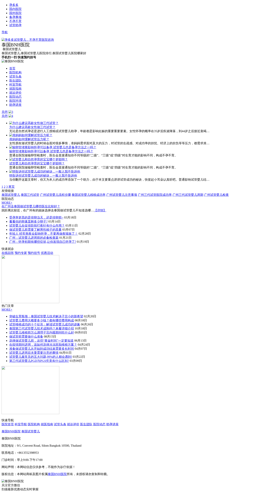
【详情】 (100, 210)
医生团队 (15, 80)
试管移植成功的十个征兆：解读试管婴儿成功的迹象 (44, 324)
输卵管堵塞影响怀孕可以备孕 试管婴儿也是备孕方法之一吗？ (51, 151)
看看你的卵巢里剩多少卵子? (28, 221)
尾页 (11, 186)
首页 (12, 68)
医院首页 (8, 424)
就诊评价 (15, 92)
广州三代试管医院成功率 (155, 194)
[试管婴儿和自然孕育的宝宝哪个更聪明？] (38, 159)
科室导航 (15, 84)
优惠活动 (47, 252)
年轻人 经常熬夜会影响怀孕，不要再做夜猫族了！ (43, 233)
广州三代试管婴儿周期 (188, 194)
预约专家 (21, 252)
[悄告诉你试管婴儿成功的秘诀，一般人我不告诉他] (44, 171)
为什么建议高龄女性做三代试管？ (32, 127)
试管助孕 (15, 25)
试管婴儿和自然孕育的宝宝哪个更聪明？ (37, 163)
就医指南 (15, 88)
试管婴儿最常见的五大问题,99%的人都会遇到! (40, 356)
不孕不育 (15, 21)
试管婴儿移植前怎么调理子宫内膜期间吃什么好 (41, 332)
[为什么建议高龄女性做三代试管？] (34, 123)
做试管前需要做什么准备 (26, 336)
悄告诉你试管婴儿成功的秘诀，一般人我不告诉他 (43, 175)
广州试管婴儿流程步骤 (55, 194)
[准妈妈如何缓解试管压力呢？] (30, 135)
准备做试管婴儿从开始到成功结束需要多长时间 (41, 348)
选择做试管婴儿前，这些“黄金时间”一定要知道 (41, 340)
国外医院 (15, 13)
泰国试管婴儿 (11, 194)
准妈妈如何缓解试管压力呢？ (29, 139)
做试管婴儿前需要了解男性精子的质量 (35, 229)
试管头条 (15, 76)
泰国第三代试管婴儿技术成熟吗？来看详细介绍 (41, 328)
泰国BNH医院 (11, 431)
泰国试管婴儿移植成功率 (89, 194)
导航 (5, 32)
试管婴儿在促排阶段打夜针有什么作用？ (37, 225)
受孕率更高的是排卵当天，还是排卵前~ (36, 217)
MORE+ (7, 202)
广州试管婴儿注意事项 (121, 194)
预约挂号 (34, 252)
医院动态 (15, 96)
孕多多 (13, 5)
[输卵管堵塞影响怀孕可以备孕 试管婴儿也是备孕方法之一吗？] (52, 147)
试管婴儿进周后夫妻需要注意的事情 (34, 352)
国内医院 (15, 9)
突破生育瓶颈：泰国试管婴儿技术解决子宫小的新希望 (46, 316)
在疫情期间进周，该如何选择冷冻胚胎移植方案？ (43, 344)
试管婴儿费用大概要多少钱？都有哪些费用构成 (41, 320)
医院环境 (15, 100)
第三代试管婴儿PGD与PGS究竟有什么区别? (39, 360)
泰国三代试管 (30, 194)
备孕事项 (15, 17)
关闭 (5, 111)
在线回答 (8, 252)
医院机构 (15, 72)
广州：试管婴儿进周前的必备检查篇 (34, 237)
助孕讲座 (15, 104)
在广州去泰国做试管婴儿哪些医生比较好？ (31, 206)
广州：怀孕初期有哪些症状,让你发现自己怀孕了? (42, 241)
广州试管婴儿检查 (216, 194)
